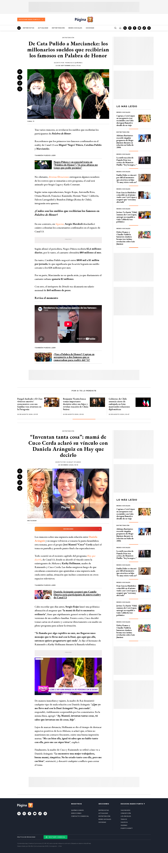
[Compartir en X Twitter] (19, 77)
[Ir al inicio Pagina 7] (84, 19)
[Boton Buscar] (115, 28)
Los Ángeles (126, 816)
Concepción (126, 813)
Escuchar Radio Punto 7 (29, 19)
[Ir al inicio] (19, 28)
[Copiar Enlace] (19, 83)
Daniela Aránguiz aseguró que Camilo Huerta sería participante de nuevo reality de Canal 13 (77, 594)
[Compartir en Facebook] (19, 71)
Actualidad (43, 28)
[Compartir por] (19, 88)
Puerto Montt (127, 828)
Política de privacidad (26, 837)
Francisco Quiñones (73, 62)
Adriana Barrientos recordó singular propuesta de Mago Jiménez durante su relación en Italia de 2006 (124, 141)
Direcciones (76, 813)
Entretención (58, 28)
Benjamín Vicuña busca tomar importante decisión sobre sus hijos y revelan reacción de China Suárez (75, 404)
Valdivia (124, 822)
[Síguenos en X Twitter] (125, 28)
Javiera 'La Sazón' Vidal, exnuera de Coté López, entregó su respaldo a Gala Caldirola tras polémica (126, 217)
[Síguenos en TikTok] (144, 28)
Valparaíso (125, 810)
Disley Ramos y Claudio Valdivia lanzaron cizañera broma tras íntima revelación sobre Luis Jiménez (125, 238)
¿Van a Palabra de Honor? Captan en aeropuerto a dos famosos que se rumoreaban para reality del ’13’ (74, 357)
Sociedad (90, 28)
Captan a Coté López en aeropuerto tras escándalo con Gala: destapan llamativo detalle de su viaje (125, 120)
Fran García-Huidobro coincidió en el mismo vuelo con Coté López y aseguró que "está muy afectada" (126, 197)
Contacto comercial (80, 816)
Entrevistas (28, 28)
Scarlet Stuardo (74, 462)
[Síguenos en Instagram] (130, 28)
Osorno (124, 825)
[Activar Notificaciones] (120, 28)
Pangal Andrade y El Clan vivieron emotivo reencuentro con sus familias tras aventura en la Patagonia (29, 404)
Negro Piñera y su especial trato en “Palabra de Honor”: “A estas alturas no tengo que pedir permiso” (76, 164)
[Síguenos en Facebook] (134, 28)
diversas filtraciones (59, 176)
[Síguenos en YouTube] (139, 28)
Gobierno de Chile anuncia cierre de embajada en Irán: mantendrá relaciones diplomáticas (119, 404)
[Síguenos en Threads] (149, 28)
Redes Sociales (75, 28)
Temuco (124, 819)
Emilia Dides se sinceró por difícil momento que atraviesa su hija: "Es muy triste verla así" (126, 178)
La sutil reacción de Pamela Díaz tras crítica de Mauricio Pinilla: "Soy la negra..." (126, 161)
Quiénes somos (77, 810)
